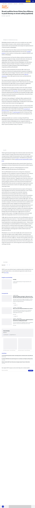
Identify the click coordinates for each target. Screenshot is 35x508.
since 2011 (15, 90)
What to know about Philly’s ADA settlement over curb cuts (23, 308)
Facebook (6, 265)
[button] (3, 507)
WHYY (3, 1)
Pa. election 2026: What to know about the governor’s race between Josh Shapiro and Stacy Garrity (17, 358)
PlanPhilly (14, 279)
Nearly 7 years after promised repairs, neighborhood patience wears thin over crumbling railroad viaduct (23, 320)
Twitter (8, 265)
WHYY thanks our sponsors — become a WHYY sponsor (9, 350)
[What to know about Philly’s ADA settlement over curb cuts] (7, 311)
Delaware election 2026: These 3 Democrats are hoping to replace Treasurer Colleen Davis (16, 361)
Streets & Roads (21, 3)
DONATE (28, 1)
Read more (5, 332)
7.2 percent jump (16, 112)
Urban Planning (4, 3)
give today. (6, 272)
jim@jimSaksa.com (13, 334)
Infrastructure (10, 3)
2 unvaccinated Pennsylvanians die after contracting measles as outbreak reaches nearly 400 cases (17, 355)
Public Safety (15, 3)
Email (9, 265)
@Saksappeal (6, 334)
